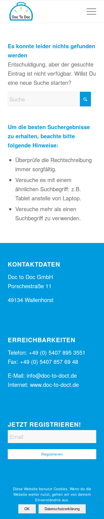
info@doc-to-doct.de (52, 375)
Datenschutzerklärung (62, 509)
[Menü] (88, 11)
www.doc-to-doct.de (54, 384)
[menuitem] (88, 11)
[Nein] (97, 500)
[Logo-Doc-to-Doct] (43, 11)
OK (27, 509)
